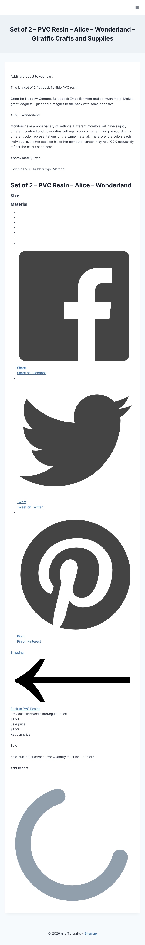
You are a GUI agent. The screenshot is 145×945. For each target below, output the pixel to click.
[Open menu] (136, 7)
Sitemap (90, 933)
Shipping (17, 652)
